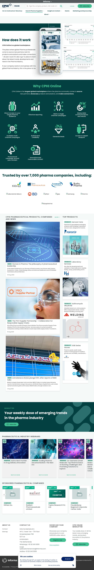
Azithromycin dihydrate (73, 304)
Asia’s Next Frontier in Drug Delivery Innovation (15, 461)
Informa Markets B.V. (27, 529)
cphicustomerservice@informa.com (33, 549)
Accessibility (6, 567)
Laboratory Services (72, 263)
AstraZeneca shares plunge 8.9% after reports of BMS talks (32, 379)
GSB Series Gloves (72, 346)
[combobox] (43, 6)
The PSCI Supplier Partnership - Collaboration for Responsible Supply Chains (30, 322)
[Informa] (47, 1)
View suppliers (54, 545)
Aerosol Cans (74, 222)
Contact (5, 529)
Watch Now (15, 475)
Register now (57, 540)
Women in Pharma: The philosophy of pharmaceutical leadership (32, 265)
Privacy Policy (15, 567)
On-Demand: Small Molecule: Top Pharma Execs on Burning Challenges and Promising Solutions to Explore (71, 464)
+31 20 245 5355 (33, 544)
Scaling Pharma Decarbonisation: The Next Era (42, 462)
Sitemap (5, 532)
